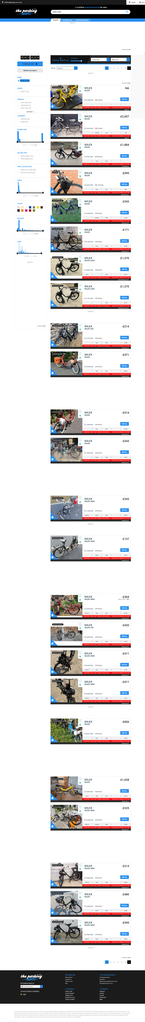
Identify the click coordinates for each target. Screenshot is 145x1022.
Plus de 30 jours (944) (28, 172)
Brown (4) (42, 207)
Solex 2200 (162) (26, 108)
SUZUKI (102, 995)
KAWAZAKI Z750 (70, 997)
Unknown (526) (18, 207)
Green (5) (34, 210)
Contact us (68, 979)
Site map (102, 979)
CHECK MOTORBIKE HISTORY (121, 107)
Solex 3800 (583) (26, 102)
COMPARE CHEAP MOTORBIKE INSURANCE (96, 107)
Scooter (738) (25, 119)
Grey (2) (34, 207)
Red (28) (30, 210)
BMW (101, 999)
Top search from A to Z (106, 983)
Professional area (105, 977)
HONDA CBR (68, 991)
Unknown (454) (26, 105)
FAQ (66, 983)
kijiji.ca (127, 109)
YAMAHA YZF (69, 995)
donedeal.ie (125, 166)
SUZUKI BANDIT (69, 993)
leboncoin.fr (125, 223)
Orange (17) (22, 210)
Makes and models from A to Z (108, 981)
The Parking (27, 12)
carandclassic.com (123, 279)
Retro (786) (24, 122)
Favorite (54, 105)
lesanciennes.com (123, 308)
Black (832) (18, 210)
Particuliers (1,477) (27, 156)
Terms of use (68, 981)
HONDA (102, 993)
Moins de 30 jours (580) (28, 170)
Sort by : (53, 68)
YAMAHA (102, 991)
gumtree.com (125, 194)
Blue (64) (30, 207)
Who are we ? (69, 977)
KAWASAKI (103, 997)
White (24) (26, 207)
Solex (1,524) (25, 80)
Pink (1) (26, 210)
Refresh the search (30, 70)
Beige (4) (22, 207)
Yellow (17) (38, 207)
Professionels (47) (27, 159)
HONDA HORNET (70, 999)
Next (129, 68)
